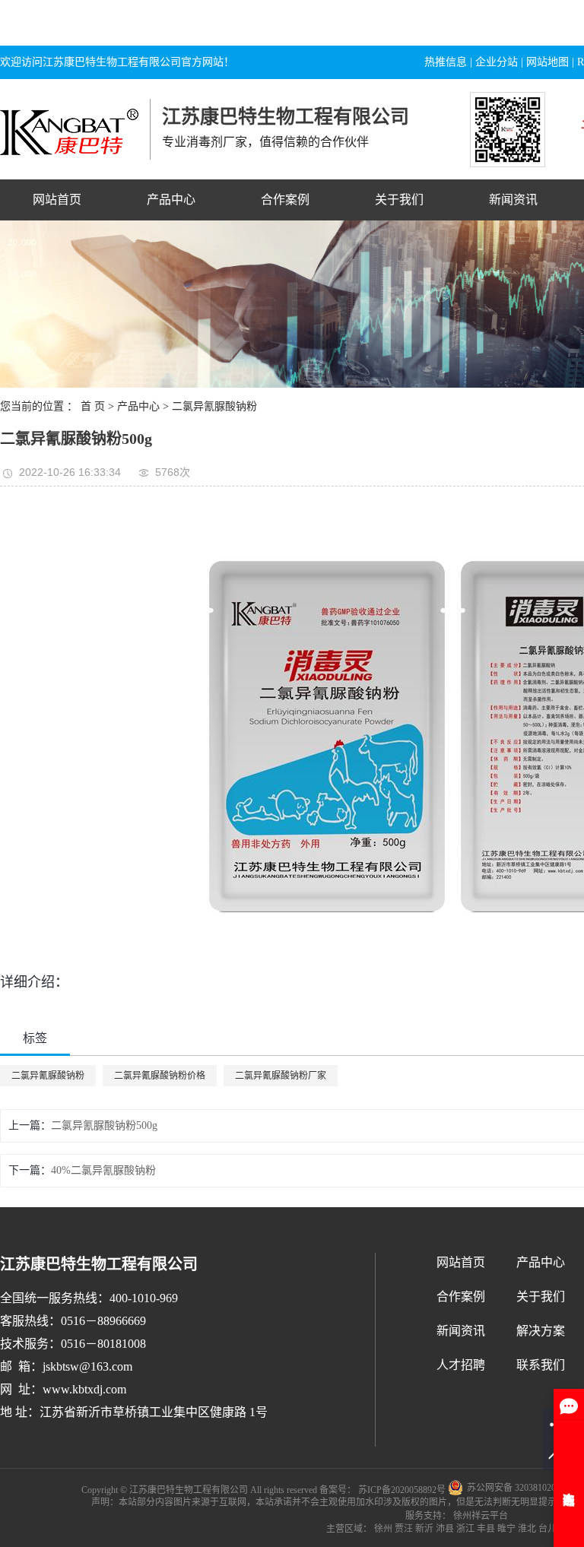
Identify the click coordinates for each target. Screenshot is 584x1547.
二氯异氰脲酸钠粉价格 (159, 1075)
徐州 (383, 1528)
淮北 (527, 1528)
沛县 (445, 1528)
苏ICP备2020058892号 (402, 1489)
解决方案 (540, 1330)
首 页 (93, 406)
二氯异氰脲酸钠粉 (214, 406)
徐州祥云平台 (479, 1516)
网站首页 (57, 199)
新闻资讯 (513, 199)
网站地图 (547, 62)
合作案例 (285, 199)
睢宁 (506, 1528)
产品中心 (171, 199)
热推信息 (445, 62)
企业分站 (496, 62)
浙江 (465, 1528)
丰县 (486, 1528)
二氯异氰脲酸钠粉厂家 (280, 1075)
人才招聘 (460, 1364)
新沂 (424, 1528)
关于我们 (399, 199)
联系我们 (540, 1364)
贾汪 (404, 1528)
